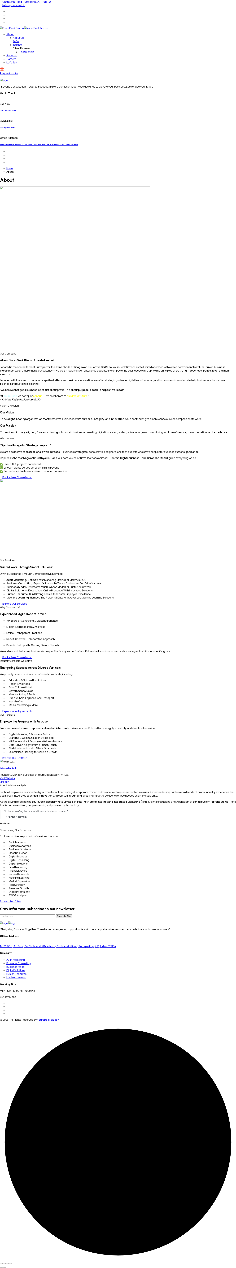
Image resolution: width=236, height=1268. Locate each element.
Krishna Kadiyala (8, 768)
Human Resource (16, 974)
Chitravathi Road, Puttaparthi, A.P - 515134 (27, 2)
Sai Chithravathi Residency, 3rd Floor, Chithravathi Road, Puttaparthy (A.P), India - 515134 (39, 145)
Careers (11, 59)
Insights (17, 45)
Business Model (15, 967)
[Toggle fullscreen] (4, 1263)
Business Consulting (18, 963)
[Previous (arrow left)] (1, 1267)
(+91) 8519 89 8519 (8, 110)
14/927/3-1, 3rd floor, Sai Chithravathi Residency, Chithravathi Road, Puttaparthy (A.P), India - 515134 (58, 946)
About (10, 34)
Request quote (9, 73)
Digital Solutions (15, 970)
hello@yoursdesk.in (13, 5)
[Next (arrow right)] (4, 1267)
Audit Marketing (15, 960)
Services (11, 55)
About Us (18, 38)
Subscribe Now (64, 916)
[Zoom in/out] (1, 1263)
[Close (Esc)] (10, 1263)
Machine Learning (16, 977)
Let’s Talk (11, 62)
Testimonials (26, 52)
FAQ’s (16, 41)
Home (9, 168)
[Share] (7, 1263)
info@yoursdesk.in (8, 127)
